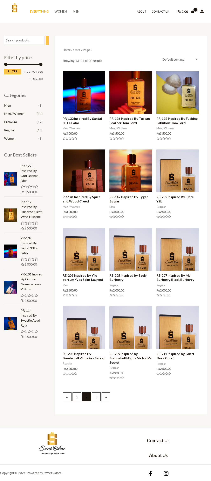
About (141, 11)
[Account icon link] (202, 11)
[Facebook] (150, 473)
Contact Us (160, 11)
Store (77, 50)
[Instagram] (166, 473)
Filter (13, 71)
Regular (9, 130)
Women (61, 11)
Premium (10, 122)
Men (76, 11)
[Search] (47, 40)
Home (67, 50)
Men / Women (14, 113)
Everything (39, 11)
